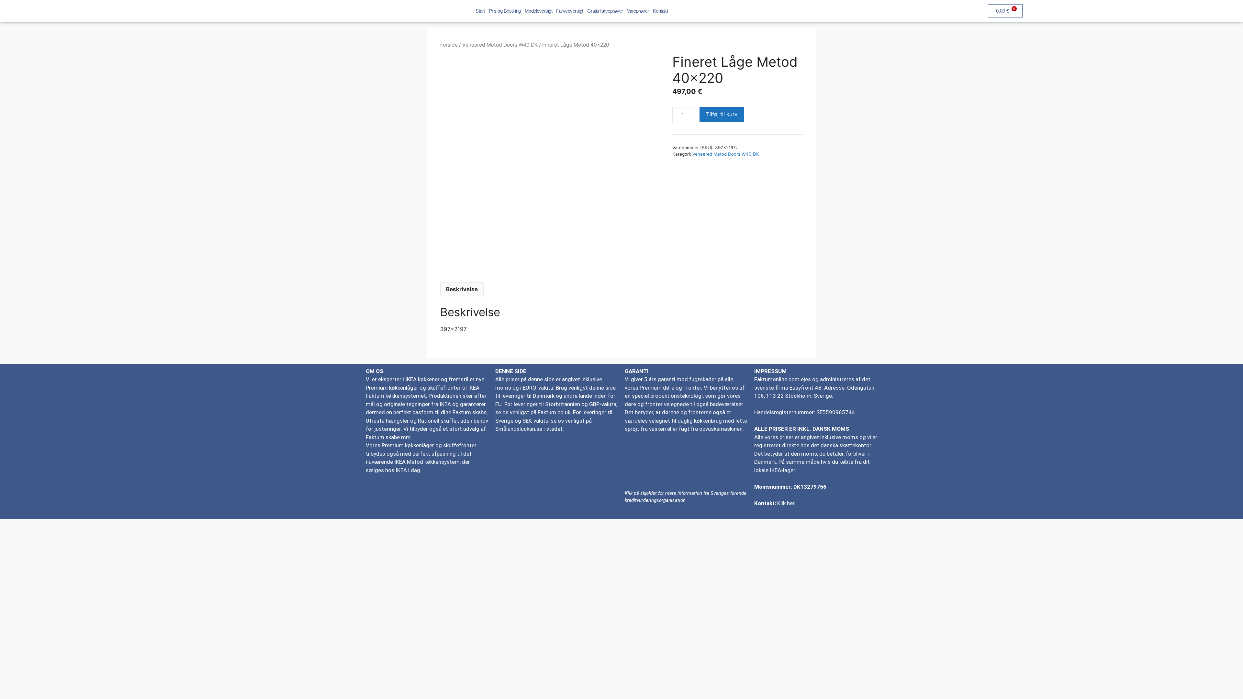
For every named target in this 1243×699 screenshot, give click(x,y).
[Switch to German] (1130, 10)
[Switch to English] (1117, 10)
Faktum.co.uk (554, 412)
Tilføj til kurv (721, 114)
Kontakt (660, 11)
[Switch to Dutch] (1154, 10)
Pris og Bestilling (505, 11)
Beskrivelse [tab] (462, 289)
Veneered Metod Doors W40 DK (500, 45)
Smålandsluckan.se (518, 429)
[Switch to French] (1142, 10)
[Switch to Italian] (1166, 10)
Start (480, 11)
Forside (449, 45)
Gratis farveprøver (605, 11)
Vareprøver (638, 11)
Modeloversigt (539, 11)
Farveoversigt (569, 11)
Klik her (786, 503)
